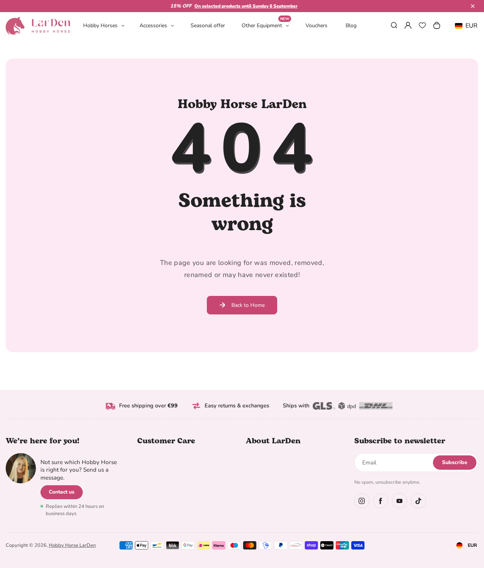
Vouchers (316, 25)
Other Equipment (265, 25)
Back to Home (248, 305)
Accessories (153, 25)
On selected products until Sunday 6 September (246, 6)
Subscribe (454, 462)
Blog (351, 25)
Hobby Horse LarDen (72, 545)
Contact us (61, 491)
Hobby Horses (100, 25)
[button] (472, 6)
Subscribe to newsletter (399, 441)
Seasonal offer (208, 25)
